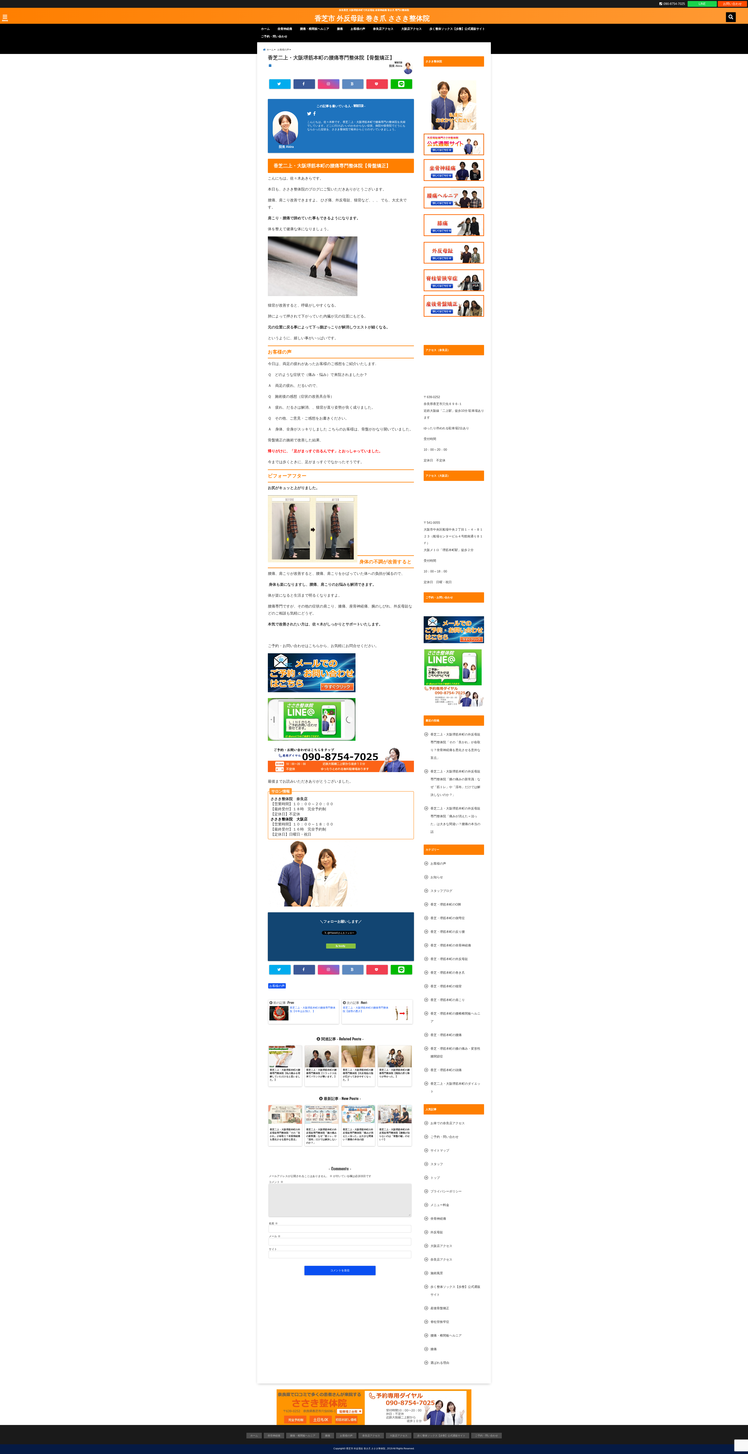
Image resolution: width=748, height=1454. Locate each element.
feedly (342, 946)
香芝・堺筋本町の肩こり (447, 1000)
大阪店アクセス (411, 28)
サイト (273, 1249)
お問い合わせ (732, 3)
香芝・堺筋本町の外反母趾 (449, 959)
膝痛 (340, 28)
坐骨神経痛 (285, 28)
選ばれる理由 (439, 1362)
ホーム (265, 28)
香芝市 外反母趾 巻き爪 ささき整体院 (372, 18)
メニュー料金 (439, 1205)
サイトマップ (439, 1150)
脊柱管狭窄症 (439, 1322)
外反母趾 (436, 1232)
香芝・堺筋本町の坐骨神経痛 (450, 945)
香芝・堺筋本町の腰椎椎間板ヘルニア (455, 1017)
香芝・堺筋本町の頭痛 (446, 1070)
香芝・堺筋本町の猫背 (446, 986)
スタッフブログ (441, 890)
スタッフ (436, 1164)
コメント (276, 1181)
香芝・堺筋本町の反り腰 (447, 931)
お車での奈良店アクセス (447, 1123)
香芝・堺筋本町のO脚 (445, 904)
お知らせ (436, 877)
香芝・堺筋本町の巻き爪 (447, 972)
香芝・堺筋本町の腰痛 (446, 1035)
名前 (273, 1223)
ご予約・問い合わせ (274, 36)
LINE (702, 3)
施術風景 (436, 1273)
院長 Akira (395, 65)
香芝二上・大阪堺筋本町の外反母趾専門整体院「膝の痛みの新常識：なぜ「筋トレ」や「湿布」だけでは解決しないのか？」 (455, 783)
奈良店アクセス (383, 28)
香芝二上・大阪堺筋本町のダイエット (455, 1087)
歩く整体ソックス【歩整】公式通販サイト (457, 28)
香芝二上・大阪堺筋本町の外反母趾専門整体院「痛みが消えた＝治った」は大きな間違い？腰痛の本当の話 (455, 820)
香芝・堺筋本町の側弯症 (447, 918)
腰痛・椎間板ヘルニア (314, 28)
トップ (435, 1177)
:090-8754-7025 (673, 3)
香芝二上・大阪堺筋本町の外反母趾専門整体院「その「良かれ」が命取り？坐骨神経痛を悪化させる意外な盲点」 (455, 746)
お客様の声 (358, 28)
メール (274, 1236)
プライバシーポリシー (446, 1191)
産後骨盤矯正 (439, 1308)
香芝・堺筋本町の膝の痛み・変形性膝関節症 (455, 1052)
